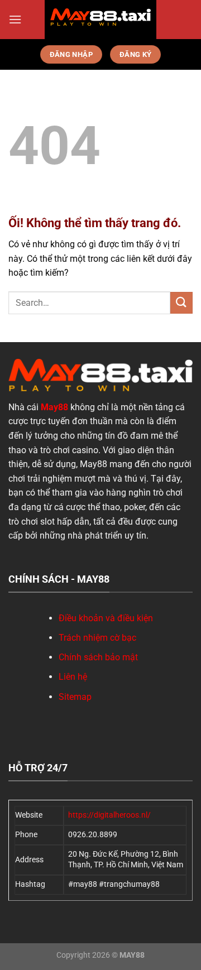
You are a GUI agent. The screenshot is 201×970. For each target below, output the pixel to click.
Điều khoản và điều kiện (106, 618)
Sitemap (75, 697)
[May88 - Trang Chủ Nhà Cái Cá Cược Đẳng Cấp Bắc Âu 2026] (100, 17)
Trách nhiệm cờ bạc (97, 637)
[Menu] (15, 19)
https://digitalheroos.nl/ (109, 815)
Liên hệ (73, 676)
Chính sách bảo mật (98, 657)
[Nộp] (181, 303)
